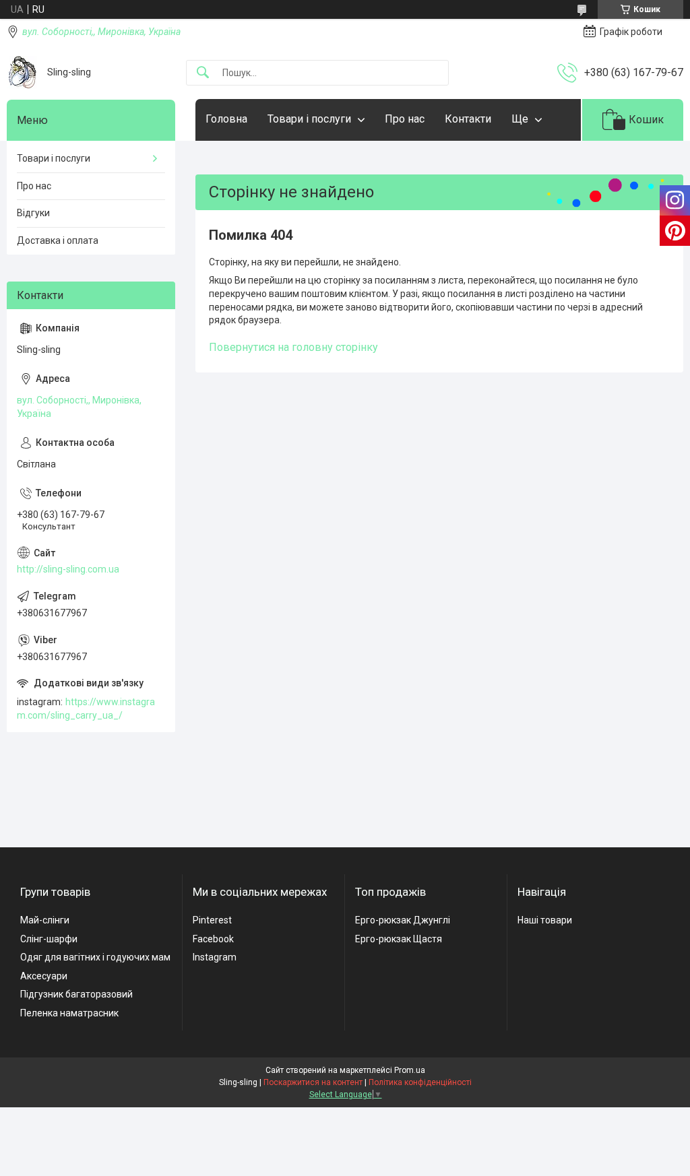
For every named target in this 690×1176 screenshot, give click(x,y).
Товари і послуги (309, 118)
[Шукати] (202, 73)
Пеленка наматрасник (69, 1013)
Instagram (215, 957)
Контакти (468, 118)
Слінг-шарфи (48, 939)
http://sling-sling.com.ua (68, 569)
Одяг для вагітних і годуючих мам (95, 957)
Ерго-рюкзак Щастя (398, 939)
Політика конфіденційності (420, 1082)
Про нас (405, 118)
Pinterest (212, 920)
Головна (226, 118)
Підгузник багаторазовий (76, 994)
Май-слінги (44, 920)
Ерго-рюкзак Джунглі (402, 920)
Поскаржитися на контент (313, 1082)
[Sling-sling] (22, 72)
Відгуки (33, 212)
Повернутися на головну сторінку (293, 347)
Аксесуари (43, 976)
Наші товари (545, 920)
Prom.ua (409, 1070)
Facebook (213, 939)
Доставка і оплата (57, 240)
